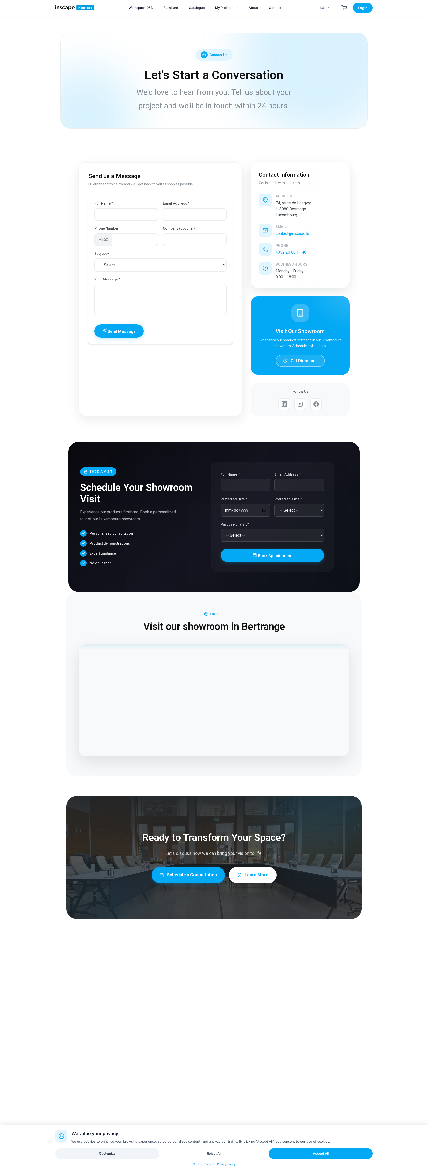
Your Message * (107, 279)
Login (363, 8)
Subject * (101, 254)
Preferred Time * (288, 499)
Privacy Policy (226, 1164)
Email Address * (176, 203)
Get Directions (304, 360)
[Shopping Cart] (344, 8)
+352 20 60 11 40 (291, 252)
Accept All (321, 1153)
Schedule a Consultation (192, 874)
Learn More (256, 874)
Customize (107, 1153)
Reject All (214, 1153)
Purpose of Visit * (235, 524)
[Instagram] (300, 404)
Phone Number (106, 228)
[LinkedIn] (284, 404)
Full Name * (103, 203)
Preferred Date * (234, 499)
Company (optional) (179, 228)
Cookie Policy (202, 1164)
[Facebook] (316, 404)
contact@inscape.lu (292, 233)
